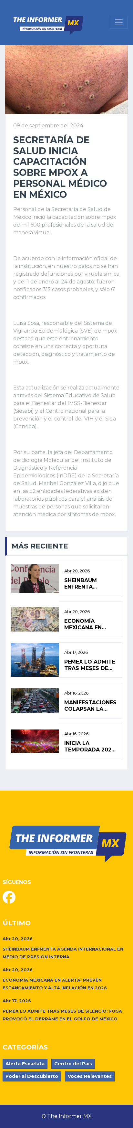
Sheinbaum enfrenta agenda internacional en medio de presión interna (89, 583)
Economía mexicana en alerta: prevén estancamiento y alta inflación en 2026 (89, 624)
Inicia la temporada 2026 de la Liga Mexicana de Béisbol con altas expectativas (89, 746)
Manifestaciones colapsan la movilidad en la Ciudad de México (90, 705)
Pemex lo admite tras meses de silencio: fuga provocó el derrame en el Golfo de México (90, 665)
